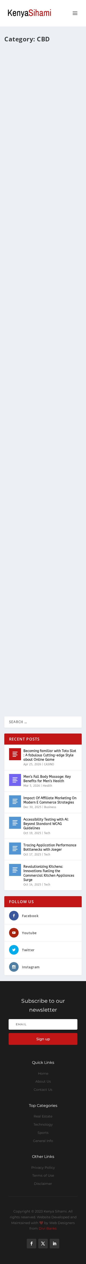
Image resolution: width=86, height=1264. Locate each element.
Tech (47, 833)
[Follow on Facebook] (31, 1243)
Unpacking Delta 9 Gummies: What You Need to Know (38, 241)
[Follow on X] (43, 1243)
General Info (43, 1141)
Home (43, 1073)
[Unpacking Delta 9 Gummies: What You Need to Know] (43, 200)
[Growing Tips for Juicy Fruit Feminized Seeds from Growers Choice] (43, 495)
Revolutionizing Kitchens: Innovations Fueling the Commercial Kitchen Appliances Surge (48, 873)
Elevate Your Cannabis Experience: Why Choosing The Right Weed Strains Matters (39, 110)
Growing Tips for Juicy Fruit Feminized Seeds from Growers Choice (40, 530)
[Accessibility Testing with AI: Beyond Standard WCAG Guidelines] (15, 823)
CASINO (49, 764)
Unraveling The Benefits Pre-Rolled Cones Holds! (37, 650)
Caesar (17, 122)
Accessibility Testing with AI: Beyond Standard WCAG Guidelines (46, 823)
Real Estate (43, 1116)
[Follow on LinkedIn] (54, 1243)
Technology (43, 1124)
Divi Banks (48, 1228)
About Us (43, 1081)
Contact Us (43, 1089)
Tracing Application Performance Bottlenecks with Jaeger (49, 847)
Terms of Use (43, 1175)
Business (50, 807)
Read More (21, 153)
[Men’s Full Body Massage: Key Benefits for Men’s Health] (15, 780)
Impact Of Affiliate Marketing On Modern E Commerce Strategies (49, 800)
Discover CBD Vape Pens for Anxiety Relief (36, 394)
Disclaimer (43, 1183)
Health (47, 785)
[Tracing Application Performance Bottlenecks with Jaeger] (15, 849)
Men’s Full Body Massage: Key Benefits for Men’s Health (47, 779)
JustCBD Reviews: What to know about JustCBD (41, 312)
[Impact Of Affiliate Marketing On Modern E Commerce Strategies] (15, 801)
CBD (47, 122)
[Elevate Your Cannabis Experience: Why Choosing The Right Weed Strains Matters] (43, 72)
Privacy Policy (43, 1167)
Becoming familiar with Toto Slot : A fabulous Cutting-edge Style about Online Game (49, 755)
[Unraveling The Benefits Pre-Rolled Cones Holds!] (43, 617)
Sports (43, 1132)
